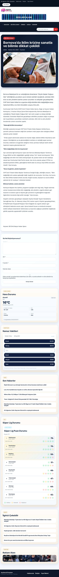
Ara (56, 29)
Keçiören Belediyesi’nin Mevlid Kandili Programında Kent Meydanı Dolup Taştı (27, 535)
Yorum (5, 241)
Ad (4, 257)
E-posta (5, 263)
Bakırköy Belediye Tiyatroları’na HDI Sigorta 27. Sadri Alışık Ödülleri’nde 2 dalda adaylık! (27, 404)
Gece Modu (6, 4)
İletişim (24, 1)
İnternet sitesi (7, 269)
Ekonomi (34, 24)
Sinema (23, 24)
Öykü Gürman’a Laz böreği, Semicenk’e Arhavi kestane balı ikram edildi (25, 385)
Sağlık (29, 24)
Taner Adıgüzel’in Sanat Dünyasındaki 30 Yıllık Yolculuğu (21, 399)
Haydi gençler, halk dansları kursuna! (15, 530)
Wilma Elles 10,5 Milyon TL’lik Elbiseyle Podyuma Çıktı (20, 394)
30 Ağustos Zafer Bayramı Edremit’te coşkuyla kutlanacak (21, 410)
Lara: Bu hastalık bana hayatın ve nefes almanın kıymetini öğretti (23, 389)
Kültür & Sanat (15, 24)
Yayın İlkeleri (30, 1)
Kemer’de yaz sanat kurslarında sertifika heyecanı (19, 540)
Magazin (6, 24)
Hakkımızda (18, 1)
